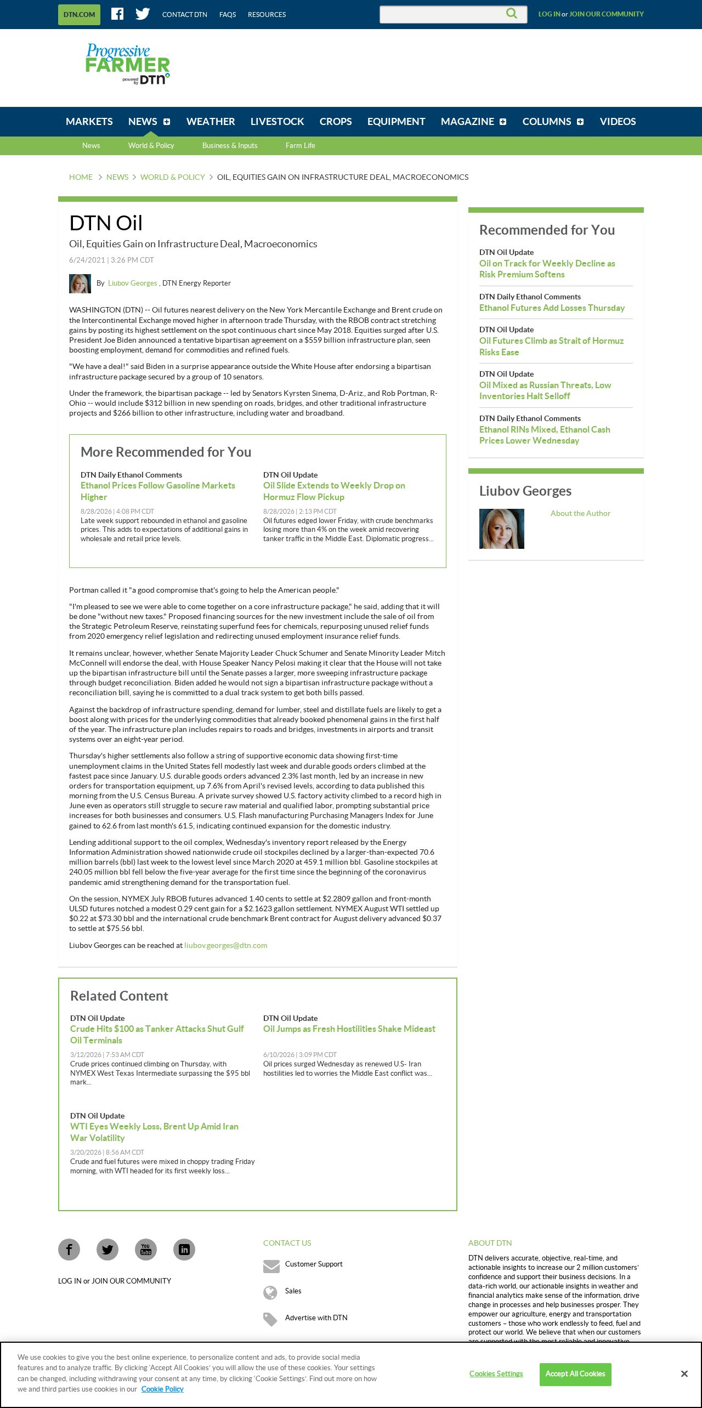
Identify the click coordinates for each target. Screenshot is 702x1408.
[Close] (684, 1374)
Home (81, 177)
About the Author (581, 514)
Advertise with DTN (316, 1318)
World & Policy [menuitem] (151, 146)
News (91, 146)
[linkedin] (184, 1250)
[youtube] (146, 1250)
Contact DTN (184, 15)
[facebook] (69, 1250)
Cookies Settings (496, 1374)
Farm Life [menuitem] (300, 146)
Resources (267, 15)
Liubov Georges (133, 283)
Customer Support (314, 1264)
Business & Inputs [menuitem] (230, 146)
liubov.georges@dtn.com (225, 946)
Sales (293, 1291)
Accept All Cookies (575, 1374)
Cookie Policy (162, 1389)
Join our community (606, 14)
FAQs (227, 15)
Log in (550, 14)
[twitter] (107, 1250)
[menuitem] (89, 122)
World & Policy (172, 177)
